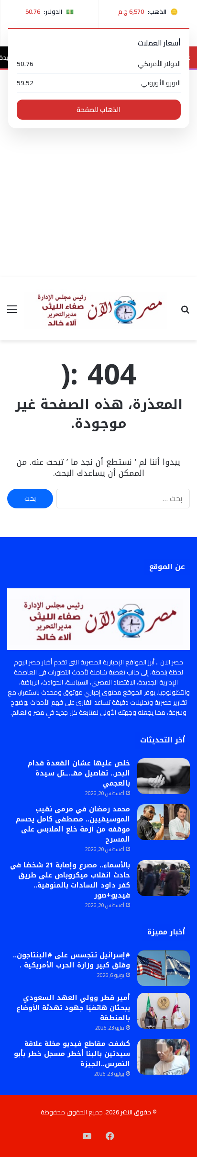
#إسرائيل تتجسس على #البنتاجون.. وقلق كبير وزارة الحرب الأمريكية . (71, 960)
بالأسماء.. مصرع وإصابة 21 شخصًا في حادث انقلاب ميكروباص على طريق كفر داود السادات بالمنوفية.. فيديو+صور (70, 880)
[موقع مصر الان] (98, 308)
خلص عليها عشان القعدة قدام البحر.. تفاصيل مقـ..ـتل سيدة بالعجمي (79, 773)
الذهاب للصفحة (98, 109)
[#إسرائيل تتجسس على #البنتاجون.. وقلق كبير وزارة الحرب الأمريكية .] (163, 968)
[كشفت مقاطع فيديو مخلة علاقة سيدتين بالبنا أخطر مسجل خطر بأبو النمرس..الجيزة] (163, 1057)
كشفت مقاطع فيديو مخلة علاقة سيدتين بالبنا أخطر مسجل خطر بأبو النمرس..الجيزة (72, 1053)
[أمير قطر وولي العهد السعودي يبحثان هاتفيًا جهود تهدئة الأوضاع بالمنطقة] (163, 1011)
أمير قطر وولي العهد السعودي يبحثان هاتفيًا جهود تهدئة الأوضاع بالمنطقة (73, 1007)
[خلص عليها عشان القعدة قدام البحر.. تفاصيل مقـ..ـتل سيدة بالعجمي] (163, 776)
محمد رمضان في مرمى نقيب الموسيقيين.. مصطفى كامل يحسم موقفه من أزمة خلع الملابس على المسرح (73, 824)
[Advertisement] (98, 173)
